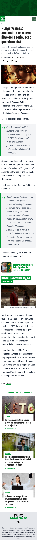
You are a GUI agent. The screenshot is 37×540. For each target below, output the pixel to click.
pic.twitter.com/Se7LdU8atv (18, 145)
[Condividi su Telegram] (16, 61)
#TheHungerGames (14, 141)
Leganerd (3, 24)
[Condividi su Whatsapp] (12, 61)
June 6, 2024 (12, 152)
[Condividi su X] (7, 61)
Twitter (8, 383)
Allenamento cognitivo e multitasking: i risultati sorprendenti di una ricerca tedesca (17, 500)
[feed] (18, 522)
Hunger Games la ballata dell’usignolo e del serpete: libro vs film (23, 267)
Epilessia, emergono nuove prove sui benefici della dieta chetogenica (18, 423)
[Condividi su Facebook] (3, 61)
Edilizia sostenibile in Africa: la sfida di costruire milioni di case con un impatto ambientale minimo (18, 461)
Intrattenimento (12, 24)
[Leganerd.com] (2, 18)
